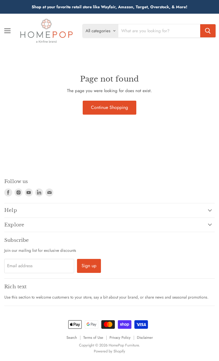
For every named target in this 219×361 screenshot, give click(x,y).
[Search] (208, 30)
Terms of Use (93, 337)
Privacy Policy (120, 337)
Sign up (89, 265)
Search (71, 337)
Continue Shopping (109, 107)
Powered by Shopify (109, 351)
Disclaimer (145, 337)
